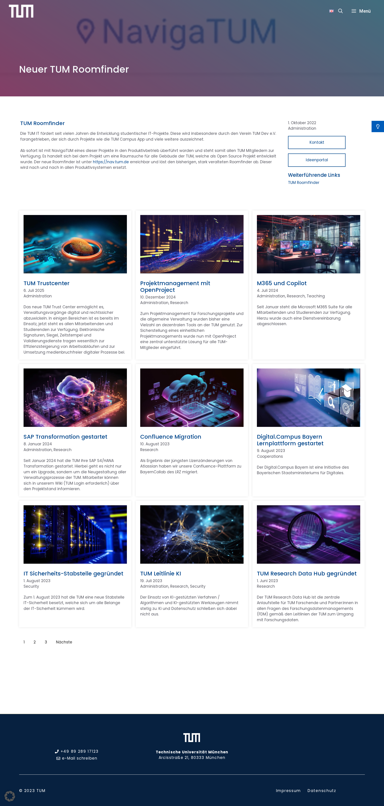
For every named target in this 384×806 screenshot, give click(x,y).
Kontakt (317, 142)
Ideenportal (317, 160)
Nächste (64, 642)
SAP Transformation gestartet (65, 437)
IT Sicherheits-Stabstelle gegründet (73, 573)
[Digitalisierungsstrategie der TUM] (21, 11)
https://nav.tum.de (111, 162)
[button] (340, 11)
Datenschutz (322, 790)
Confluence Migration (170, 437)
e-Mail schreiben (79, 758)
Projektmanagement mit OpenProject (175, 286)
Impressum (288, 790)
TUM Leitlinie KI (160, 573)
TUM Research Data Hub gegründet (307, 573)
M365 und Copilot (282, 283)
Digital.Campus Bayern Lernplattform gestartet (290, 440)
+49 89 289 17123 (80, 751)
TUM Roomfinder (303, 182)
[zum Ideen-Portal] (378, 126)
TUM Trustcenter (47, 283)
